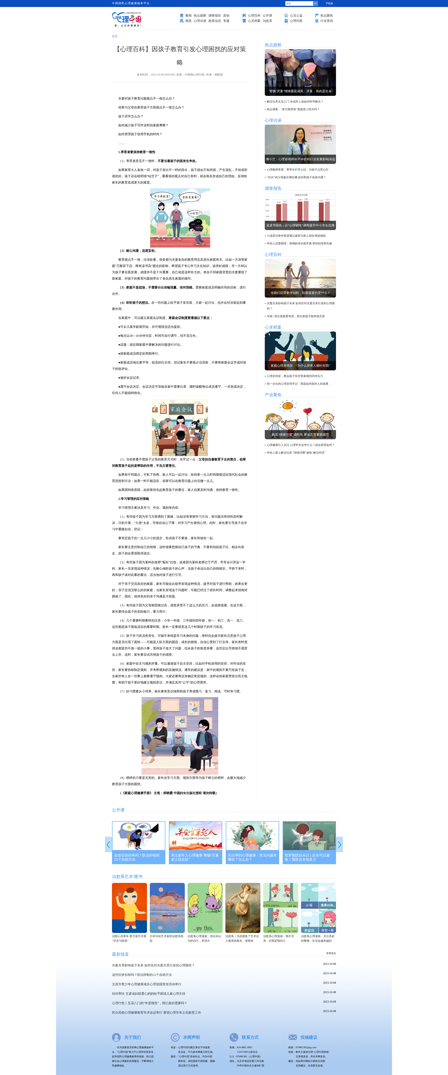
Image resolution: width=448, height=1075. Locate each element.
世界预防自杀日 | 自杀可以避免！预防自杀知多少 (307, 857)
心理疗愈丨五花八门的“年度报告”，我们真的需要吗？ (149, 1003)
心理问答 (296, 21)
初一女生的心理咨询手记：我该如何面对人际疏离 (297, 383)
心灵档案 (254, 21)
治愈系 (267, 21)
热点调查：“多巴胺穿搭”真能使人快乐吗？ (293, 109)
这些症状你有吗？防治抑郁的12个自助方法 (137, 857)
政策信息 (214, 21)
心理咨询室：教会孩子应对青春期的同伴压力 (295, 376)
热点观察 (200, 15)
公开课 (267, 15)
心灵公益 (296, 15)
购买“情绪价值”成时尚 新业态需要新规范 (300, 434)
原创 (226, 15)
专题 (226, 21)
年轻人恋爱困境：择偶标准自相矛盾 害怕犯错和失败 (299, 243)
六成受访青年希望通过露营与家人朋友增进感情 (296, 235)
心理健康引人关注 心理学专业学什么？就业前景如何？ (301, 444)
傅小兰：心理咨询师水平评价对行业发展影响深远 (300, 159)
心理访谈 (200, 21)
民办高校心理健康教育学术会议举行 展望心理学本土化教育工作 (156, 1012)
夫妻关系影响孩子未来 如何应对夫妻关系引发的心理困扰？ (153, 965)
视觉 (188, 21)
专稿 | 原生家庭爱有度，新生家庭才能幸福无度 (296, 316)
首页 (115, 36)
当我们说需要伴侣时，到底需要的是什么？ (300, 293)
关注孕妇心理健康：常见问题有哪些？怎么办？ (252, 857)
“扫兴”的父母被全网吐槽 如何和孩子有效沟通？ (296, 177)
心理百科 (254, 15)
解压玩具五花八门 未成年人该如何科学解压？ (295, 101)
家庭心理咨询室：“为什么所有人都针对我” (300, 365)
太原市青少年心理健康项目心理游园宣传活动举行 (146, 984)
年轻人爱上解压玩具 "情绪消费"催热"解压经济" (296, 452)
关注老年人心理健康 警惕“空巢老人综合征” (195, 857)
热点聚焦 (326, 15)
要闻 (188, 15)
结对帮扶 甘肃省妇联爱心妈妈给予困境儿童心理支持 (148, 993)
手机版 (329, 3)
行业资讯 (326, 21)
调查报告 (214, 15)
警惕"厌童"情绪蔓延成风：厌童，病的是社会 (300, 91)
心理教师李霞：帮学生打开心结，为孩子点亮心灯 (297, 169)
